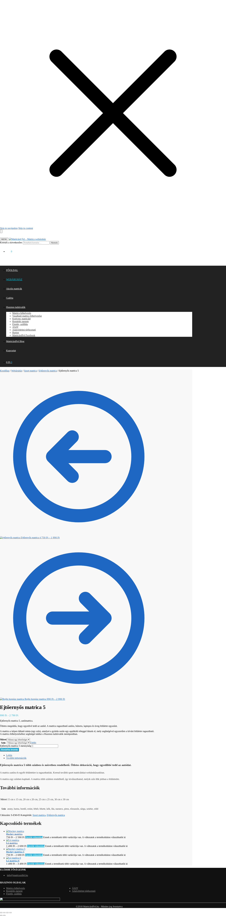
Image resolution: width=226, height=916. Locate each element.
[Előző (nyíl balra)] (1, 915)
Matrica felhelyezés (15, 888)
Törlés (33, 742)
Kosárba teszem (9, 749)
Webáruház (16, 370)
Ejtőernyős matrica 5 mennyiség (15, 746)
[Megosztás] (7, 912)
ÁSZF (75, 888)
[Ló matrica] (12, 840)
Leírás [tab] (9, 755)
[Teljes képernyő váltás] (4, 912)
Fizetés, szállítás (14, 893)
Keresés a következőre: (11, 242)
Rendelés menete (14, 891)
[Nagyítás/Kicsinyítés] (1, 912)
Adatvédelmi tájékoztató (83, 891)
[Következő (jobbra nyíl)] (4, 915)
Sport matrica (30, 370)
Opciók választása (34, 837)
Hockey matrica (14, 834)
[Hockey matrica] (15, 831)
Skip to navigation (9, 228)
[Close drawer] (1, 231)
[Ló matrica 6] (13, 858)
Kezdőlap (4, 370)
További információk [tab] (16, 758)
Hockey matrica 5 (15, 852)
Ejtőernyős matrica (48, 370)
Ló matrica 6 (12, 861)
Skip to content (25, 228)
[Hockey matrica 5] (15, 849)
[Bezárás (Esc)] (10, 912)
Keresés (54, 243)
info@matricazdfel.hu (17, 875)
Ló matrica (12, 843)
